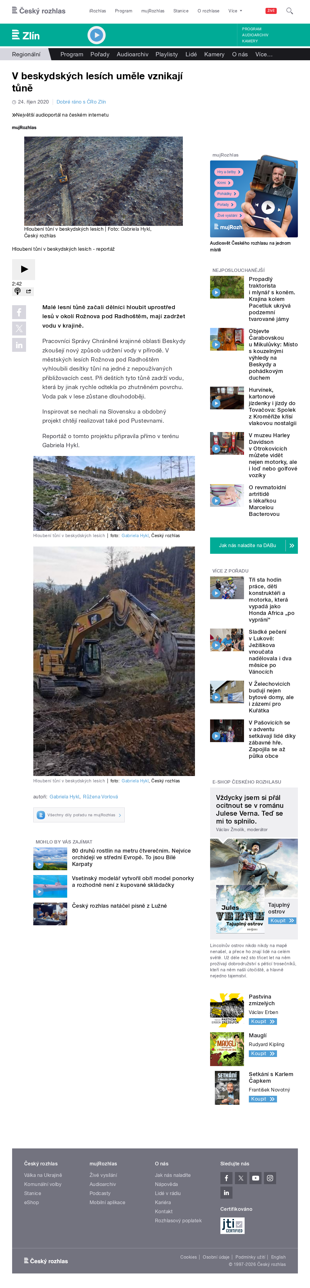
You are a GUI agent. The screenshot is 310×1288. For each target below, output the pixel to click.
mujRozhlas (153, 10)
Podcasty (100, 1193)
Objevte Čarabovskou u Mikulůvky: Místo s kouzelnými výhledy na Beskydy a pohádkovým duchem (273, 354)
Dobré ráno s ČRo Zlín (81, 102)
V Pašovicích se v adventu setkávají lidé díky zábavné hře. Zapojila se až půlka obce (272, 739)
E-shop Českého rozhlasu (247, 782)
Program (123, 10)
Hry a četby (226, 172)
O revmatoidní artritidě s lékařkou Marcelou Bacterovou (267, 500)
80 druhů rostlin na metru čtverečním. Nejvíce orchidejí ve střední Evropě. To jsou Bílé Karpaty (131, 857)
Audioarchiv (255, 35)
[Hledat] (290, 11)
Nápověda (166, 1184)
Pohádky (224, 194)
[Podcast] (17, 291)
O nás (240, 54)
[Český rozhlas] (38, 11)
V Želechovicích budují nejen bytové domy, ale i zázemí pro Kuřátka (271, 697)
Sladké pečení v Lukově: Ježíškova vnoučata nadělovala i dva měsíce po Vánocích (270, 652)
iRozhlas (97, 10)
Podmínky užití (250, 1257)
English (278, 1257)
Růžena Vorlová (100, 797)
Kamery (250, 41)
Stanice (181, 10)
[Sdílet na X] (19, 328)
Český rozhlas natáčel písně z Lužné (119, 906)
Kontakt (164, 1211)
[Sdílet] (28, 291)
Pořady (100, 54)
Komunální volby (42, 1184)
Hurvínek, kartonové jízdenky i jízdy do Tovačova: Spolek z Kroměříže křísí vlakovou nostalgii (272, 406)
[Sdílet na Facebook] (19, 312)
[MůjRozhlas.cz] (24, 128)
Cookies (188, 1257)
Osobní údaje (216, 1257)
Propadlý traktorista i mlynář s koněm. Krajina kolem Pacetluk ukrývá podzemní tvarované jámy (272, 299)
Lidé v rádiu (168, 1193)
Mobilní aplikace (108, 1202)
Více (264, 54)
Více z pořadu (231, 571)
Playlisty (167, 54)
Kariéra (163, 1202)
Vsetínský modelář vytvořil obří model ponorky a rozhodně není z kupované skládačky (133, 881)
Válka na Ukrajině (43, 1175)
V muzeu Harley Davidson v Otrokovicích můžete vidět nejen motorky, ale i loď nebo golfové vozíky (273, 455)
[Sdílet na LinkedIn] (19, 345)
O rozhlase (209, 10)
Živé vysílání (227, 215)
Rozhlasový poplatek (178, 1221)
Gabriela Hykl (135, 229)
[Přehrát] (23, 269)
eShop (31, 1202)
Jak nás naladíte (173, 1175)
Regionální (26, 54)
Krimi (221, 183)
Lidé (191, 54)
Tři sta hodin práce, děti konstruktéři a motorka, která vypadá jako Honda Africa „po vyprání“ (272, 599)
